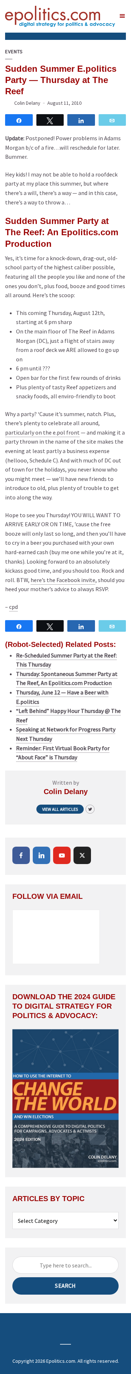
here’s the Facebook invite (63, 580)
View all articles (60, 809)
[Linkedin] (41, 855)
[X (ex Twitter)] (82, 855)
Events (14, 52)
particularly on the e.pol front (42, 432)
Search (65, 1285)
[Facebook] (21, 855)
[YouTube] (62, 855)
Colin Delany (27, 103)
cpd (13, 606)
